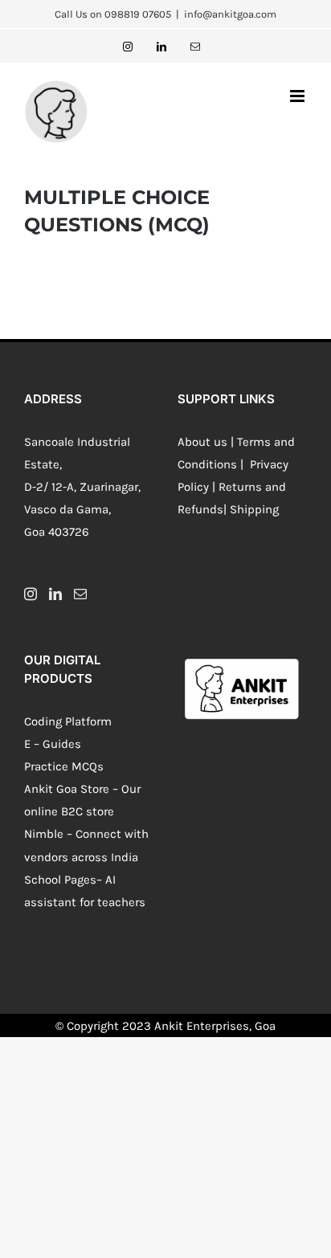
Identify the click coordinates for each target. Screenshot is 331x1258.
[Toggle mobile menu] (298, 96)
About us (202, 442)
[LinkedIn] (55, 593)
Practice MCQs (64, 766)
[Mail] (80, 593)
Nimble (43, 834)
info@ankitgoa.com (230, 14)
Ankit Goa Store (66, 789)
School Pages (60, 879)
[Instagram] (30, 593)
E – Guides (52, 744)
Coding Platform (68, 721)
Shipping (254, 509)
